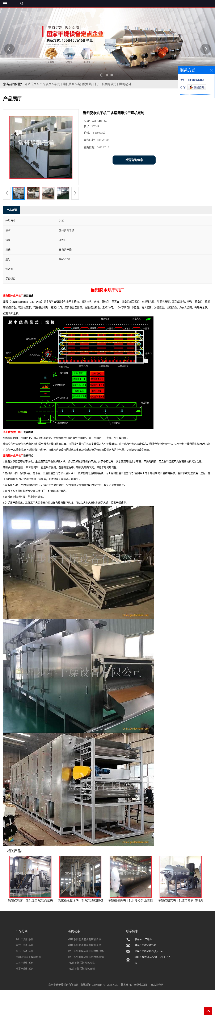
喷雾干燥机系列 (24, 968)
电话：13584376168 (145, 945)
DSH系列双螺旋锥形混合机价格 (86, 951)
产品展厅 (45, 84)
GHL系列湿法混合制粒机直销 (84, 945)
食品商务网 (157, 984)
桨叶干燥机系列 (24, 939)
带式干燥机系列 (64, 84)
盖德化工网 (140, 984)
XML (115, 984)
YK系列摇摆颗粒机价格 (81, 963)
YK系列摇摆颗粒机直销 (81, 968)
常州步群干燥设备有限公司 (63, 984)
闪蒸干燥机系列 (24, 963)
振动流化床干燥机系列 (28, 957)
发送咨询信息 (134, 160)
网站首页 (30, 84)
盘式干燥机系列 (24, 951)
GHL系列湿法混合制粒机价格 (84, 939)
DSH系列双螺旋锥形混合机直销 (86, 957)
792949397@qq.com (152, 951)
